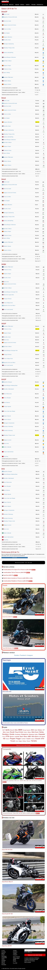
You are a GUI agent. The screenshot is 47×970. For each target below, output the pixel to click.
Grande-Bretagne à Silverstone (10, 57)
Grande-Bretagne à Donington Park (11, 292)
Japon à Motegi (7, 72)
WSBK (3, 264)
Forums (33, 4)
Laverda (17, 736)
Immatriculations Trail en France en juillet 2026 (14, 572)
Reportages (7, 660)
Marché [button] (11, 4)
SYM (42, 738)
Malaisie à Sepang (7, 80)
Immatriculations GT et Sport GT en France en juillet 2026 (17, 569)
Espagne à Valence (7, 84)
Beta (16, 730)
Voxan (28, 741)
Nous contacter (27, 962)
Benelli (12, 730)
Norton (7, 738)
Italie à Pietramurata (8, 393)
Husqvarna (24, 734)
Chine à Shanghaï (7, 397)
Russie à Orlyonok (7, 416)
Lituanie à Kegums (7, 419)
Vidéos (3, 959)
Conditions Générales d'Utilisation (31, 958)
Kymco (12, 736)
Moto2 (3, 98)
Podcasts (3, 960)
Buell (36, 730)
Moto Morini (35, 736)
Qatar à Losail (6, 14)
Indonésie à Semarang (8, 430)
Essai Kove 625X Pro (8, 575)
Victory (24, 741)
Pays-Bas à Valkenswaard (9, 389)
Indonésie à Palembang (8, 426)
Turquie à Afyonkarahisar (8, 451)
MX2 (3, 469)
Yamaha (34, 741)
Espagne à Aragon (7, 65)
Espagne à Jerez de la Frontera (10, 25)
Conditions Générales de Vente (31, 959)
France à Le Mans (7, 29)
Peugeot (12, 738)
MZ (4, 739)
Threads (15, 953)
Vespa (20, 741)
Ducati (12, 732)
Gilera (29, 732)
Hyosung (31, 734)
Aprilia (7, 730)
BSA (32, 730)
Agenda (17, 4)
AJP (3, 730)
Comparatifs (7, 749)
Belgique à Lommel (7, 440)
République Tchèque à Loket (9, 435)
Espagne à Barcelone (8, 37)
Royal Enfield (19, 732)
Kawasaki (42, 734)
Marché (3, 953)
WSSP (3, 323)
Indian (36, 734)
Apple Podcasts (16, 957)
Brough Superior (26, 730)
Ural (17, 741)
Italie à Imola (6, 281)
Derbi (7, 732)
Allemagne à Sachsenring (9, 43)
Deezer (14, 961)
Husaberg (17, 734)
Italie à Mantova (7, 402)
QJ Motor (24, 738)
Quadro (28, 738)
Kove (4, 736)
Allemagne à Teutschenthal (9, 423)
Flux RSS (15, 963)
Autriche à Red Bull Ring (8, 52)
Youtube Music (16, 958)
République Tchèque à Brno (9, 47)
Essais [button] (22, 4)
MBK (29, 736)
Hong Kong (6, 456)
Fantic (25, 732)
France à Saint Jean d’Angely (9, 411)
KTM (7, 736)
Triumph (12, 741)
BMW (20, 730)
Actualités (5, 4)
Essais (5, 585)
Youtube (16, 655)
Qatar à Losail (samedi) (8, 309)
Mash (21, 736)
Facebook (23, 655)
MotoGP (4, 11)
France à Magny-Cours (8, 302)
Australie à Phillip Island (8, 77)
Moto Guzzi (35, 732)
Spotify (14, 959)
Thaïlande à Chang (7, 69)
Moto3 (3, 179)
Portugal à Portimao (7, 298)
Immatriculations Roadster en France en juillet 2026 (15, 581)
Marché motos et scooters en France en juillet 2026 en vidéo (18, 578)
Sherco (33, 738)
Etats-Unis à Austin (7, 21)
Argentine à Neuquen (8, 382)
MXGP (3, 379)
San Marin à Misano (8, 60)
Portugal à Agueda (7, 406)
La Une (3, 950)
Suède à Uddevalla (7, 447)
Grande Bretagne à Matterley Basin (10, 385)
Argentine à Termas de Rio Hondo (10, 17)
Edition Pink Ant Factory (29, 961)
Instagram (30, 655)
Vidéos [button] (28, 4)
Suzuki (37, 738)
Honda (12, 734)
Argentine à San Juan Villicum (9, 305)
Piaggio (18, 739)
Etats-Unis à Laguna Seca (9, 294)
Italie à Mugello (7, 33)
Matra (25, 736)
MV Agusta (42, 736)
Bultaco (40, 730)
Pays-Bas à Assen (7, 39)
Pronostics (40, 4)
